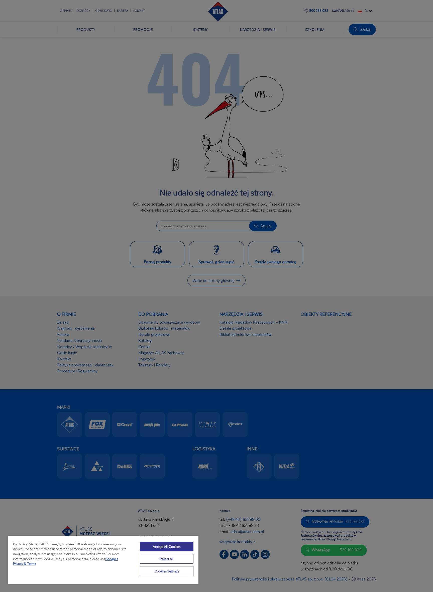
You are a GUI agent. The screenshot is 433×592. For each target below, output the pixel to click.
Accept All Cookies (166, 546)
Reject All (166, 559)
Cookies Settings (167, 571)
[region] (103, 560)
